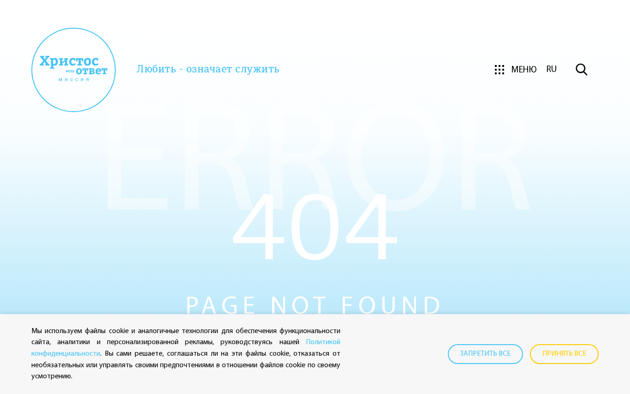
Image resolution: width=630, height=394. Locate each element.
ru (551, 69)
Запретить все (485, 354)
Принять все (564, 354)
